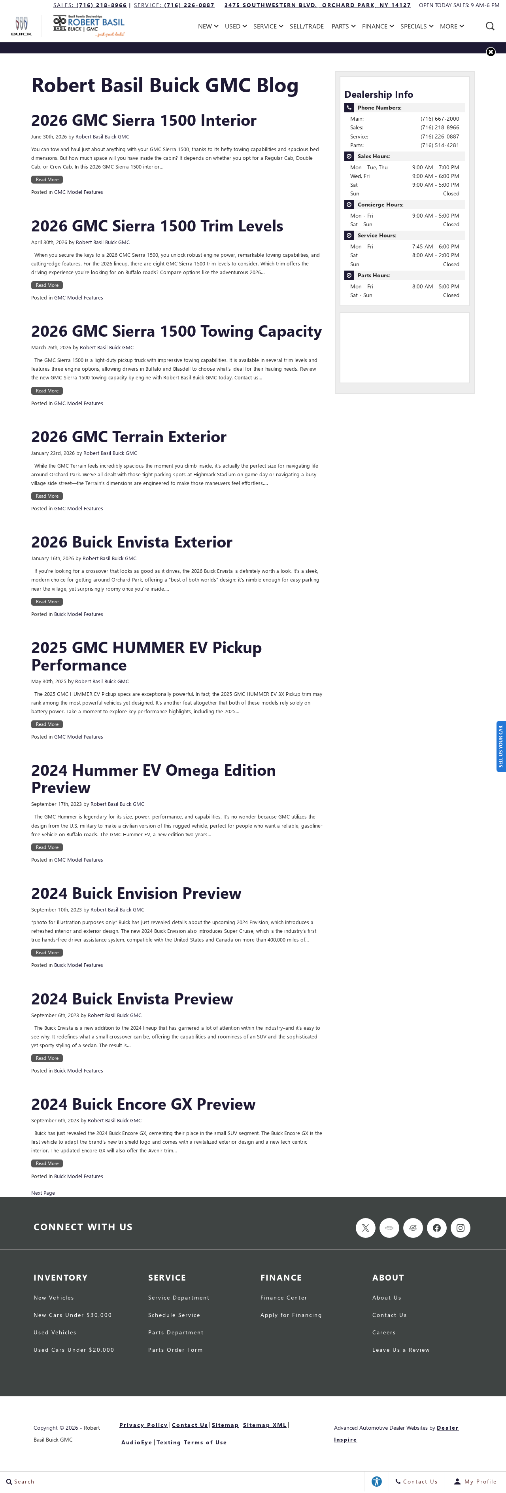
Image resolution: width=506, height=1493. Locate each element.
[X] (366, 1228)
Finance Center (284, 1298)
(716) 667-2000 (440, 118)
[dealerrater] (413, 1228)
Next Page (43, 1192)
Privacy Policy (143, 1425)
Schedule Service (174, 1315)
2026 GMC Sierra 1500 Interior (144, 119)
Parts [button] (340, 27)
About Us (387, 1298)
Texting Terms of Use (192, 1442)
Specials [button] (413, 27)
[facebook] (437, 1228)
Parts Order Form (175, 1350)
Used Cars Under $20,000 (74, 1350)
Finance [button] (374, 27)
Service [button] (265, 27)
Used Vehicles (55, 1333)
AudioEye (137, 1442)
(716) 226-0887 (440, 136)
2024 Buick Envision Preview (136, 892)
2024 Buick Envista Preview (132, 998)
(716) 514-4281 (440, 145)
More (449, 27)
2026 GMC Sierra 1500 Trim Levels (157, 225)
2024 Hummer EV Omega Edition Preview (153, 778)
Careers (384, 1333)
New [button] (207, 27)
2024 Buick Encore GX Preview (143, 1103)
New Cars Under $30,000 (73, 1315)
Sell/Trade (307, 26)
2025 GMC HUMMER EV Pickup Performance (146, 655)
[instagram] (460, 1228)
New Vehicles (54, 1298)
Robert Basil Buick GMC (102, 136)
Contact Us (389, 1315)
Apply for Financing (291, 1315)
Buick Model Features (78, 613)
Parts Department (176, 1333)
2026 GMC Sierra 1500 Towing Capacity (176, 330)
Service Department (179, 1298)
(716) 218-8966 (440, 127)
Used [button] (234, 27)
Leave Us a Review (401, 1350)
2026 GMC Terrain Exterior (129, 436)
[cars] (389, 1228)
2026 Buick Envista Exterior (131, 541)
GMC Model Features (78, 191)
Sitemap (225, 1425)
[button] (490, 26)
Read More (47, 179)
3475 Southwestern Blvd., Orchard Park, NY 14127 (318, 5)
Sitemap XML (265, 1425)
